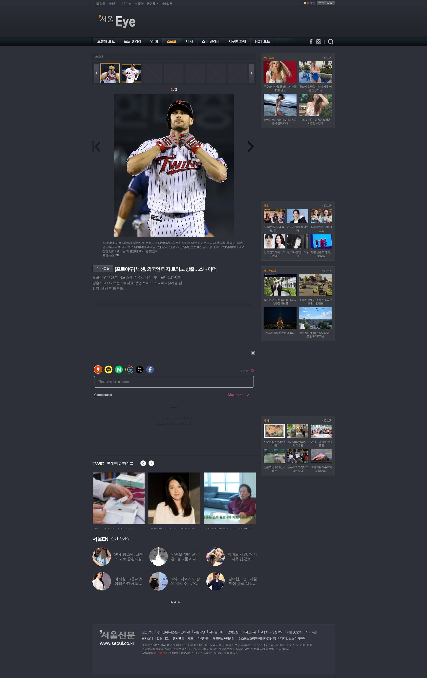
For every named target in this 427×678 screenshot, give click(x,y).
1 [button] (172, 602)
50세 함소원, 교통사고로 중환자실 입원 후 (128, 559)
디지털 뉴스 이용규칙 (292, 638)
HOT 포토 (268, 57)
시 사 (266, 420)
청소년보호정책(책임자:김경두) (257, 638)
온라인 (179, 632)
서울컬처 (166, 3)
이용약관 (202, 638)
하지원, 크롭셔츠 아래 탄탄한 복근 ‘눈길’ (128, 583)
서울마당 (199, 632)
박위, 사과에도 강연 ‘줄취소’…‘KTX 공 (185, 583)
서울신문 (99, 3)
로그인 (311, 3)
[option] (118, 498)
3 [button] (179, 602)
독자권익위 (249, 632)
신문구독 (147, 632)
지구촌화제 (269, 270)
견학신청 (232, 632)
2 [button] (175, 602)
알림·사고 (163, 638)
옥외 (186, 632)
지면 (171, 632)
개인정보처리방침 (223, 638)
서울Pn (112, 3)
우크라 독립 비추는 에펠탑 (280, 332)
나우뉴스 (126, 3)
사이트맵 (311, 632)
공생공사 (152, 3)
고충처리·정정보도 (271, 632)
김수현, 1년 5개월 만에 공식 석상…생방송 (242, 583)
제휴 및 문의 (294, 632)
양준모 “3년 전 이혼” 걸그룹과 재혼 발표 (185, 559)
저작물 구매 (216, 632)
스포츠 (99, 57)
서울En (139, 3)
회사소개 (147, 638)
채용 (190, 638)
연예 (265, 205)
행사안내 (178, 638)
